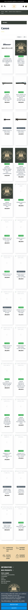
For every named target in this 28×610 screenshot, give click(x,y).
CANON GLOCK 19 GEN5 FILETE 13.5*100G (7, 347)
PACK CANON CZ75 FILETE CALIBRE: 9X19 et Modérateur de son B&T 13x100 (21, 97)
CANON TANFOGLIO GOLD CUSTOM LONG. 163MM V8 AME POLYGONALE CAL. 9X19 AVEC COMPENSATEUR (21, 171)
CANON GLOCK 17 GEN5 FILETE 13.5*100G (20, 311)
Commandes (4, 576)
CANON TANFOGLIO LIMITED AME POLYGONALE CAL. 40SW (21, 420)
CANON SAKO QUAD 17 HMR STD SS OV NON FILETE (7, 491)
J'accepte (14, 608)
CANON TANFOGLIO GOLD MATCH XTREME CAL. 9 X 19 (7, 384)
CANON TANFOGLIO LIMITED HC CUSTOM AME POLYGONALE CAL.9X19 (7, 421)
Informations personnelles (8, 574)
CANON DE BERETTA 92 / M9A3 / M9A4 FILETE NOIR (21, 61)
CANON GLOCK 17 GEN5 (20, 239)
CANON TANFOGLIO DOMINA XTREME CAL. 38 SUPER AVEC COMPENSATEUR (7, 170)
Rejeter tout (14, 604)
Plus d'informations (6, 601)
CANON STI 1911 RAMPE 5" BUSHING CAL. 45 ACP (7, 455)
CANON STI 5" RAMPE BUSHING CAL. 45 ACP (21, 455)
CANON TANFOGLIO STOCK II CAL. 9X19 (21, 526)
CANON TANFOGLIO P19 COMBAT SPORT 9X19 (7, 204)
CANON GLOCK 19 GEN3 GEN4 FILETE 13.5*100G (20, 347)
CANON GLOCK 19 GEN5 (20, 203)
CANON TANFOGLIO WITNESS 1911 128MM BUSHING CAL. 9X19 (7, 97)
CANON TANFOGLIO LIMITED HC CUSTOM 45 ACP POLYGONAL (21, 384)
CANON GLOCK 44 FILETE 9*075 (7, 274)
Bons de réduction (5, 581)
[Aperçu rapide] (12, 42)
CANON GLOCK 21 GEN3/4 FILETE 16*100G (7, 311)
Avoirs (2, 578)
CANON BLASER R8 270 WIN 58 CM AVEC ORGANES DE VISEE (7, 61)
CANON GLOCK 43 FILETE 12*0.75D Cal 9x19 (7, 240)
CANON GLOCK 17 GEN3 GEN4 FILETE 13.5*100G (20, 275)
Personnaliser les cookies (18, 601)
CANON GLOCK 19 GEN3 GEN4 (7, 131)
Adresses (3, 579)
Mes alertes (4, 583)
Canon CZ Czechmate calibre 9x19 (21, 491)
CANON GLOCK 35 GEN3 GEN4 (21, 131)
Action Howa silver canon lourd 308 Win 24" (7, 526)
